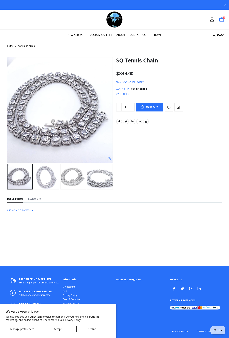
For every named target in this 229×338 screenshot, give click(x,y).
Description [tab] (15, 198)
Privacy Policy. (73, 320)
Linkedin (199, 288)
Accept (58, 329)
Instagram (190, 288)
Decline (91, 329)
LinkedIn (132, 121)
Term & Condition (72, 299)
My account (69, 286)
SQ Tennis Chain (137, 60)
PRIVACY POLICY (180, 331)
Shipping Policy (71, 303)
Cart (65, 291)
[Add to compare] (178, 107)
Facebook (119, 121)
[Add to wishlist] (169, 107)
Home (10, 46)
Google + (139, 121)
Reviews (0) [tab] (34, 198)
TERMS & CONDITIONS (208, 331)
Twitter (126, 121)
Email (146, 121)
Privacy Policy (70, 295)
